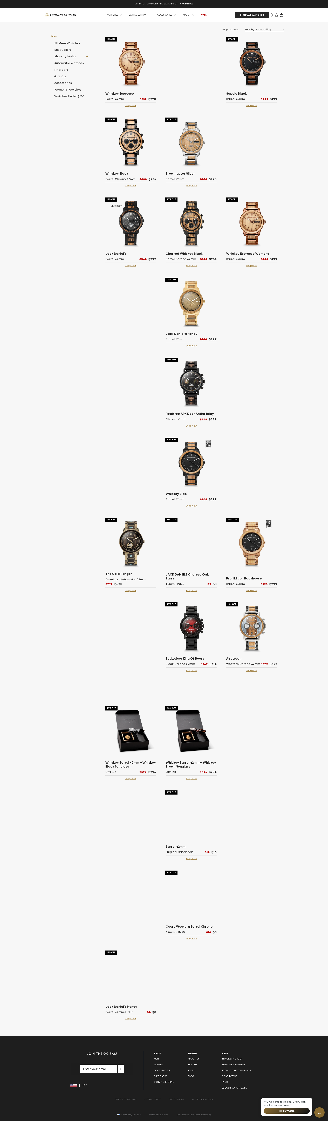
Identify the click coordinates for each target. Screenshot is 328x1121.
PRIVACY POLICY (153, 1099)
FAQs (225, 1082)
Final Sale (61, 70)
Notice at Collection (158, 1115)
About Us (194, 1059)
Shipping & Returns (233, 1065)
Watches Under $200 (69, 96)
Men (156, 1059)
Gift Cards (161, 1076)
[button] (271, 15)
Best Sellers (63, 50)
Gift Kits (60, 76)
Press (191, 1070)
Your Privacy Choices (130, 1115)
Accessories (164, 15)
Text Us (192, 1065)
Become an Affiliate (234, 1088)
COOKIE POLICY (176, 1099)
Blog (191, 1076)
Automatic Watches (69, 63)
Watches (112, 15)
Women (158, 1065)
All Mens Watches (67, 43)
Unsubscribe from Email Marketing (194, 1115)
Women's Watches (67, 89)
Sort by (249, 30)
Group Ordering (164, 1082)
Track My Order (232, 1059)
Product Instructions (236, 1070)
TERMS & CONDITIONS (125, 1099)
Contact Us (229, 1076)
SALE (204, 15)
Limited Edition (137, 15)
